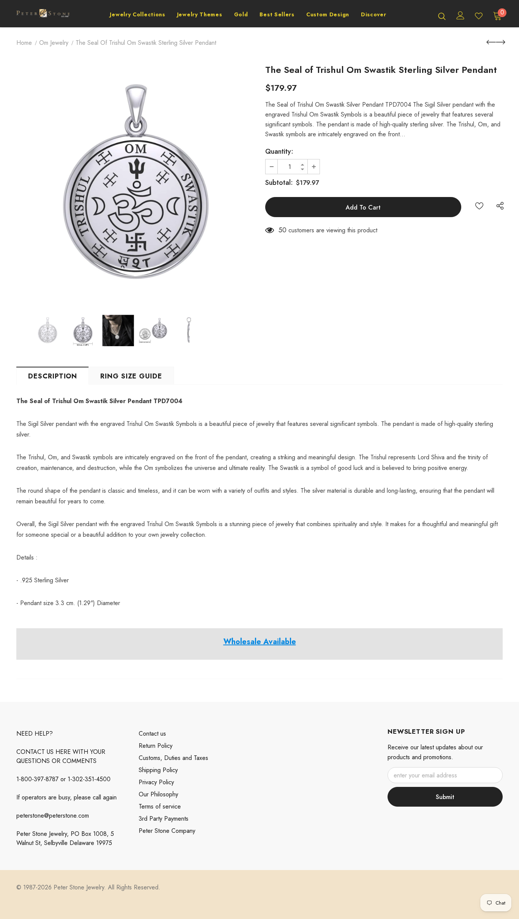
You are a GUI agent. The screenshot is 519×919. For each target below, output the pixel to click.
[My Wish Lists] (479, 16)
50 (282, 230)
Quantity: (279, 151)
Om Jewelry (53, 42)
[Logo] (43, 15)
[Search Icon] (442, 16)
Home (24, 42)
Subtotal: (279, 182)
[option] (135, 184)
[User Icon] (460, 15)
